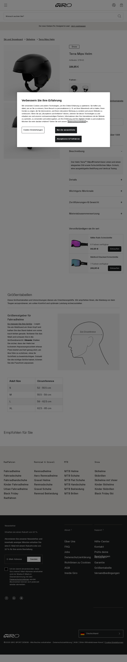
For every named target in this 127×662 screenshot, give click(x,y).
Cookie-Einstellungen (33, 130)
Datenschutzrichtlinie (76, 121)
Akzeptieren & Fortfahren (68, 139)
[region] (63, 119)
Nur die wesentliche (66, 130)
